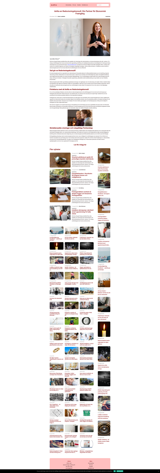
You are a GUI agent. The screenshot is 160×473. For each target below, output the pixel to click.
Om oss (74, 5)
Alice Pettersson (82, 206)
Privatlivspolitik (120, 471)
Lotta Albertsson (82, 169)
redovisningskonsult (71, 64)
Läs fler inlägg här (80, 145)
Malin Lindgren (82, 153)
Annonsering (68, 5)
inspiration (108, 16)
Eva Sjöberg (81, 187)
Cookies (79, 5)
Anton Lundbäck (61, 16)
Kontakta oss (85, 5)
